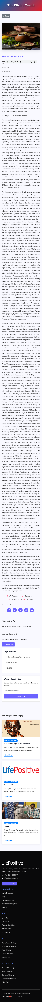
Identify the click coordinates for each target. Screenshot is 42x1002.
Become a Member (9, 884)
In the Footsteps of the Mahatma (18, 657)
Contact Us (5, 921)
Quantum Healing (7, 954)
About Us (5, 918)
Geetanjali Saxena (8, 975)
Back (7, 16)
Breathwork (6, 957)
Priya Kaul (5, 982)
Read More (8, 755)
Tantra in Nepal (11, 662)
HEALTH (9, 668)
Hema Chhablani (7, 971)
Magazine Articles (8, 900)
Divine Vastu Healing (9, 943)
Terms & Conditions (8, 925)
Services (4, 907)
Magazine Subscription (9, 904)
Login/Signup (8, 644)
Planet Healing (7, 950)
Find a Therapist (7, 893)
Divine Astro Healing (9, 946)
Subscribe (21, 696)
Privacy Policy (6, 929)
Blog (3, 896)
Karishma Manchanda (9, 978)
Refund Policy (6, 932)
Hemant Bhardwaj (8, 968)
